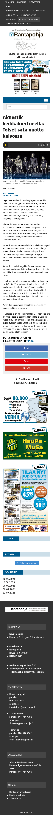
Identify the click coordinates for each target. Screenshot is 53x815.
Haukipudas (8, 196)
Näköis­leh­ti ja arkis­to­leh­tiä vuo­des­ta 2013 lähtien (26, 11)
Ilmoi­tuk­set (21, 2)
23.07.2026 (9, 592)
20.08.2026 (9, 579)
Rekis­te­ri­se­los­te (17, 795)
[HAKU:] (26, 106)
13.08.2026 (9, 582)
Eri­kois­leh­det (11, 19)
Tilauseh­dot (15, 798)
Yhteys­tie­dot (34, 2)
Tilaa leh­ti (9, 2)
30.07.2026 (9, 589)
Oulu (16, 196)
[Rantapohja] (26, 40)
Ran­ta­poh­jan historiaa (20, 792)
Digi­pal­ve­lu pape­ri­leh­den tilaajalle (19, 24)
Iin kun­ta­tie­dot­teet (28, 15)
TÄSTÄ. (30, 341)
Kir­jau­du (22, 19)
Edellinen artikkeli (28, 379)
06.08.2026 (9, 585)
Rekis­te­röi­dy (34, 19)
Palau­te (8, 6)
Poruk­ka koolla (12, 15)
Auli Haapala (8, 193)
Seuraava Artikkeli (24, 382)
